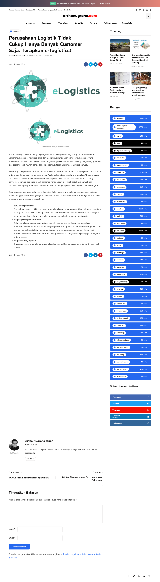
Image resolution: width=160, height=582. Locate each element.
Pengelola (127, 23)
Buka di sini (105, 3)
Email (12, 538)
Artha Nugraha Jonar (18, 55)
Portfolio (67, 10)
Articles (30, 458)
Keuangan (46, 23)
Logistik (79, 23)
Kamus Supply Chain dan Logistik (22, 10)
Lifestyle (30, 23)
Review (93, 23)
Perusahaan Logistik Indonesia (50, 10)
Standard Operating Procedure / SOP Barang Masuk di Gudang (141, 59)
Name (12, 529)
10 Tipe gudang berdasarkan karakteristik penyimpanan (139, 91)
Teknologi (63, 23)
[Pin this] (100, 64)
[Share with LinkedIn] (95, 64)
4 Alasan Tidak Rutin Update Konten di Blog (117, 90)
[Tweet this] (90, 64)
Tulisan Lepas (111, 23)
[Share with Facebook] (86, 64)
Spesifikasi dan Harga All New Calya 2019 (117, 58)
